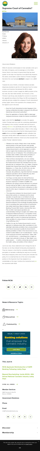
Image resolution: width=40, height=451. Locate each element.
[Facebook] (4, 11)
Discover (6, 428)
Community (12, 324)
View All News (8, 384)
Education (10, 317)
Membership (8, 433)
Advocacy (9, 310)
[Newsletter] (8, 287)
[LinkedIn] (5, 11)
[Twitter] (3, 11)
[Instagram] (31, 287)
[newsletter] (8, 417)
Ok (20, 447)
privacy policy (28, 444)
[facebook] (14, 417)
